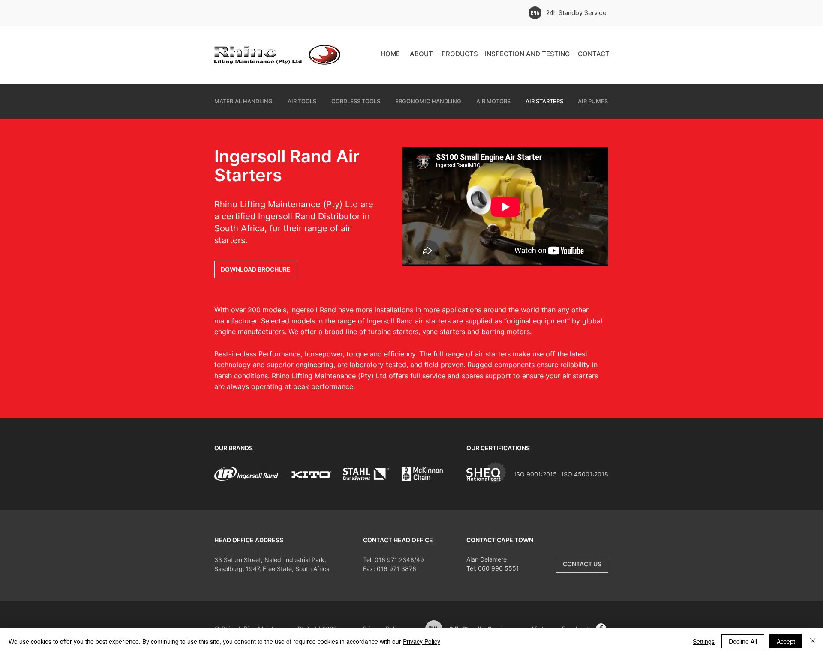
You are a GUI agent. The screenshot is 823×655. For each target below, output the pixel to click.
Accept (786, 641)
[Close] (813, 641)
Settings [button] (704, 641)
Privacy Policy (421, 641)
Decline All (743, 641)
